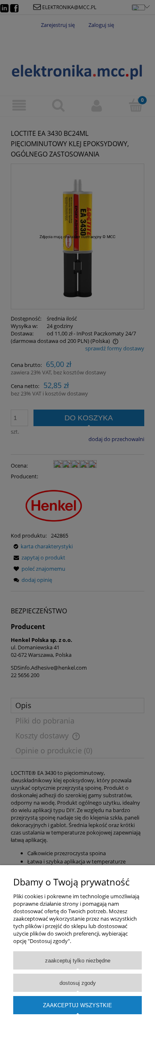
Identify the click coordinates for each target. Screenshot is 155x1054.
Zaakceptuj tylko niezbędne (77, 961)
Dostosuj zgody (78, 983)
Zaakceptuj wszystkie (77, 1005)
